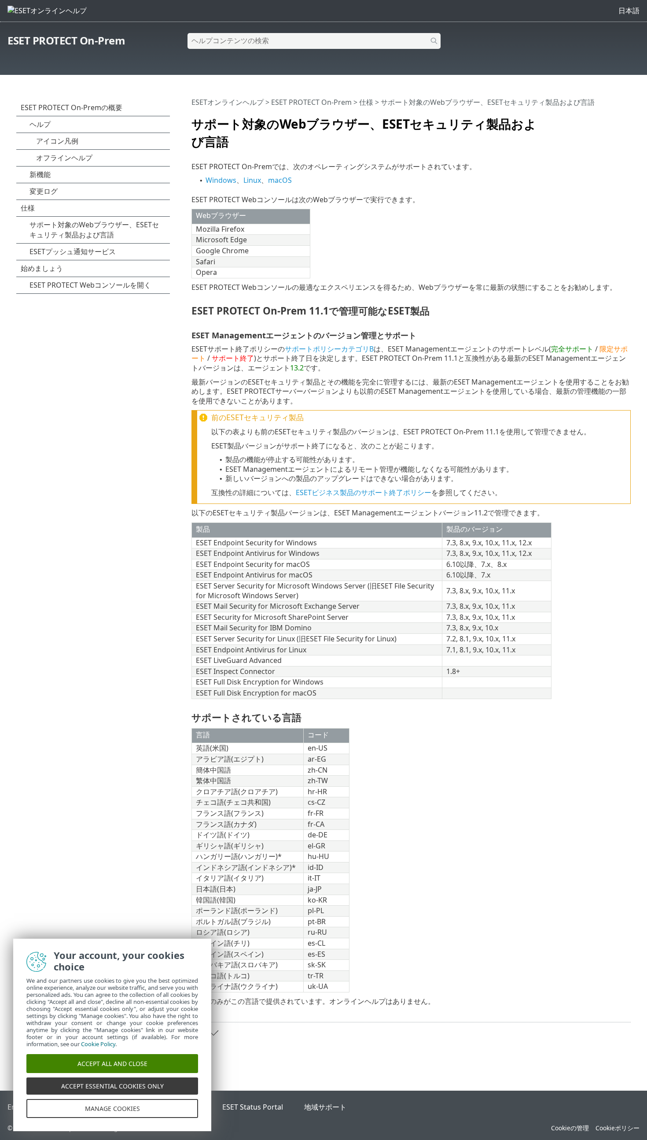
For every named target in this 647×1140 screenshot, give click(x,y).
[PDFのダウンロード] (613, 120)
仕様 (366, 102)
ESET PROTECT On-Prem (66, 40)
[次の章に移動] (213, 1033)
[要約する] (626, 120)
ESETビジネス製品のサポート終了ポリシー (363, 492)
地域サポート (325, 1107)
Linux (252, 180)
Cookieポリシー (618, 1128)
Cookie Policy (98, 1044)
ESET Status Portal (252, 1107)
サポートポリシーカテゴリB (329, 349)
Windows (221, 180)
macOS (280, 180)
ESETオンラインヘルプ (227, 102)
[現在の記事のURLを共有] (599, 120)
